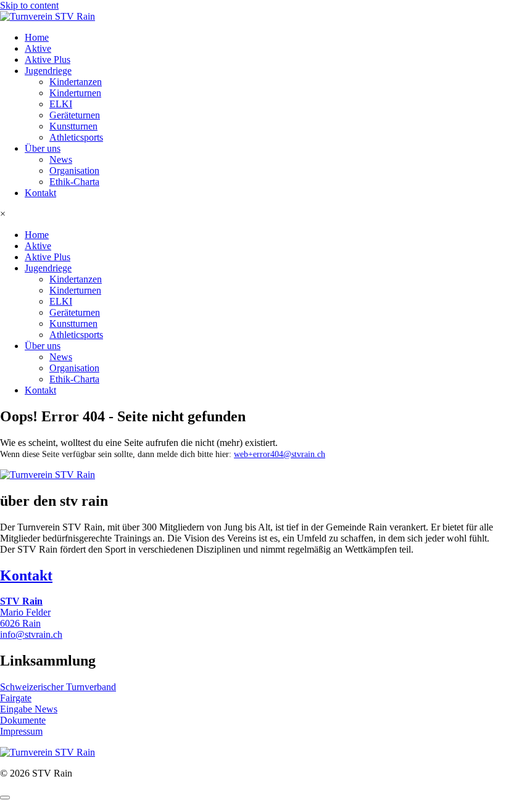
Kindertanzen (75, 81)
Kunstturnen (73, 126)
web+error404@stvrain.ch (279, 454)
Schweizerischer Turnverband (58, 687)
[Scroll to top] (5, 797)
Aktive (38, 48)
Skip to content (29, 5)
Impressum (21, 731)
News (60, 159)
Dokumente (23, 720)
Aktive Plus (47, 59)
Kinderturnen (75, 93)
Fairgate (15, 698)
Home (37, 37)
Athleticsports (76, 137)
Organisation (74, 170)
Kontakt (40, 193)
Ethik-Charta (74, 181)
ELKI (60, 104)
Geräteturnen (74, 115)
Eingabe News (28, 709)
